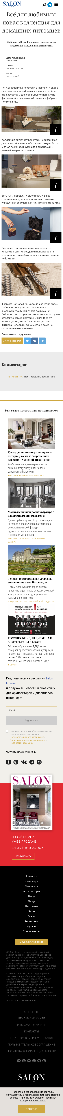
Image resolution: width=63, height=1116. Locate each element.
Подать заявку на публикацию (31, 1038)
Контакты (31, 1031)
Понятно (31, 1109)
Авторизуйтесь (15, 376)
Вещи (31, 896)
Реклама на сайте (31, 1018)
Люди (31, 901)
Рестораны (31, 921)
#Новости (12, 665)
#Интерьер (13, 475)
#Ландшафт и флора (18, 602)
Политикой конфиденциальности (27, 740)
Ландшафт (31, 886)
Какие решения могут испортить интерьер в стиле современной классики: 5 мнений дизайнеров (30, 456)
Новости (31, 876)
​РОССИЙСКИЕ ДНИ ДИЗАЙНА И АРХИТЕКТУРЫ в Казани (30, 640)
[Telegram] (42, 341)
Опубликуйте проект (31, 941)
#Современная (38, 539)
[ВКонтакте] (34, 341)
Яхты (31, 911)
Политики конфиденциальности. (38, 1099)
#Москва (12, 542)
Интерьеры (31, 881)
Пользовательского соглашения (27, 737)
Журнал (32, 926)
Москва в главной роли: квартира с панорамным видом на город (31, 513)
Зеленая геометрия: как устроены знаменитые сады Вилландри (30, 580)
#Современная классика (31, 475)
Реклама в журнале (31, 1025)
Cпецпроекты (31, 931)
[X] (27, 341)
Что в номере (23, 856)
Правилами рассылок (21, 743)
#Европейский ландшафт (41, 602)
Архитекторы (31, 891)
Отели (31, 916)
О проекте (31, 1011)
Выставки (31, 906)
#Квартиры (24, 539)
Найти (44, 5)
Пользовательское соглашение (31, 1044)
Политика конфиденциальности (31, 1051)
